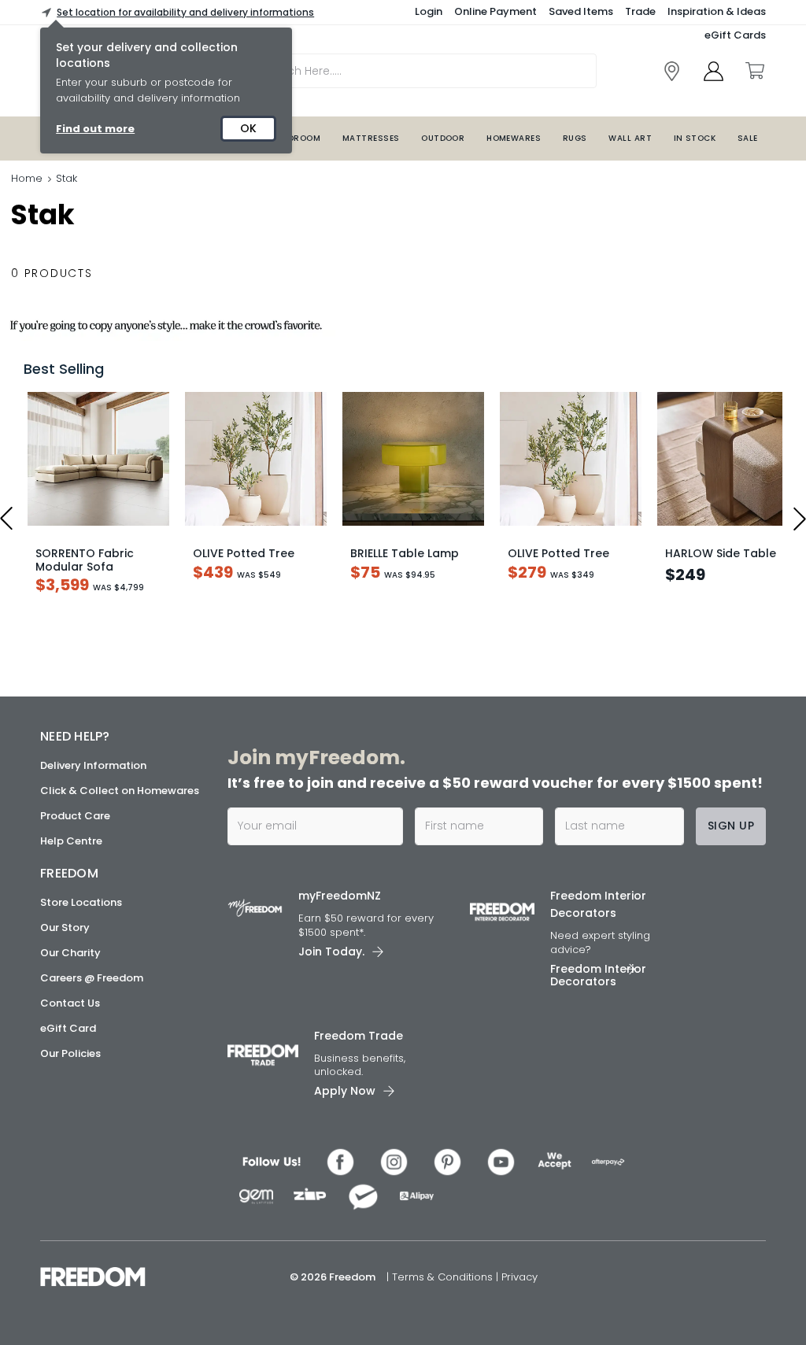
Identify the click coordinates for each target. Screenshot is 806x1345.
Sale (748, 138)
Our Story (65, 927)
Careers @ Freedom (91, 977)
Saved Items (581, 11)
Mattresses (371, 138)
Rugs (575, 138)
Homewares (513, 138)
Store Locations (81, 902)
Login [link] (428, 11)
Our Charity (70, 952)
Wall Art (630, 138)
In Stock (695, 138)
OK (248, 128)
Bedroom (299, 138)
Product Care (75, 815)
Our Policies (70, 1053)
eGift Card (68, 1028)
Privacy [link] (519, 1276)
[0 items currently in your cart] (754, 70)
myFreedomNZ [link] (339, 895)
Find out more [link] (95, 128)
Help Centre (71, 840)
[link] (672, 71)
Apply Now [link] (344, 1091)
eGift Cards (735, 35)
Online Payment (495, 11)
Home (27, 178)
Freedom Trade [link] (358, 1036)
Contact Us (70, 1003)
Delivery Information (93, 765)
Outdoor (442, 138)
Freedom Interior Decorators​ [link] (598, 904)
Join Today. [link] (331, 951)
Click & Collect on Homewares (119, 790)
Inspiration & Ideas (716, 11)
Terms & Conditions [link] (444, 1276)
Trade (640, 11)
